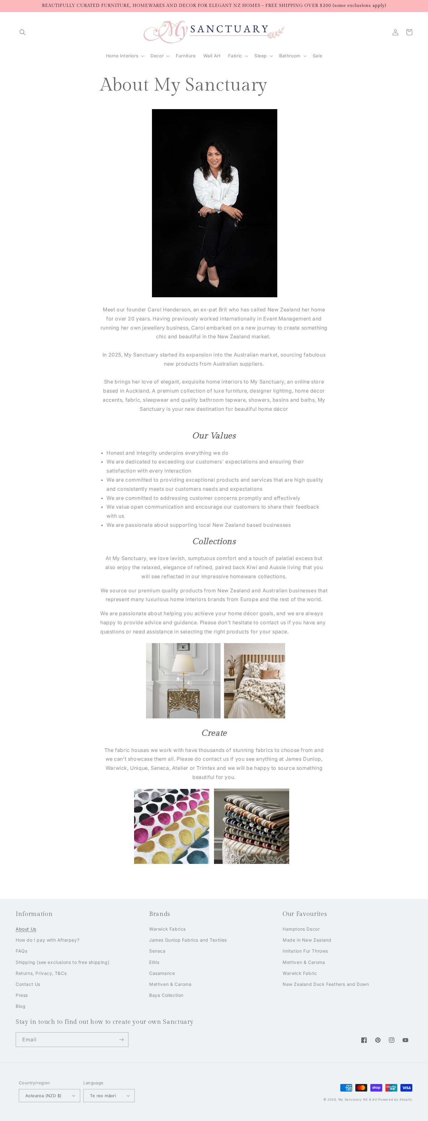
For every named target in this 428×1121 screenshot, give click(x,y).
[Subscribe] (121, 1039)
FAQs (21, 951)
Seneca (157, 951)
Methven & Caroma (170, 984)
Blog (20, 1006)
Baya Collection (166, 995)
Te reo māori (103, 1095)
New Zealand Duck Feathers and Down (326, 984)
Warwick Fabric (300, 973)
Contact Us (28, 984)
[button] (22, 32)
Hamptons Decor (301, 929)
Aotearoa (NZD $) (43, 1095)
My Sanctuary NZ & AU (357, 1099)
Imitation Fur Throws (305, 951)
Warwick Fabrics (167, 929)
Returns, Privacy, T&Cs (41, 973)
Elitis (154, 962)
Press (22, 995)
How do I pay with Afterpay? (47, 940)
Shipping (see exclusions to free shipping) (62, 962)
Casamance (162, 973)
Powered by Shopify (395, 1099)
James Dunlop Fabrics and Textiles (188, 940)
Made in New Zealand (307, 940)
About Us (26, 929)
